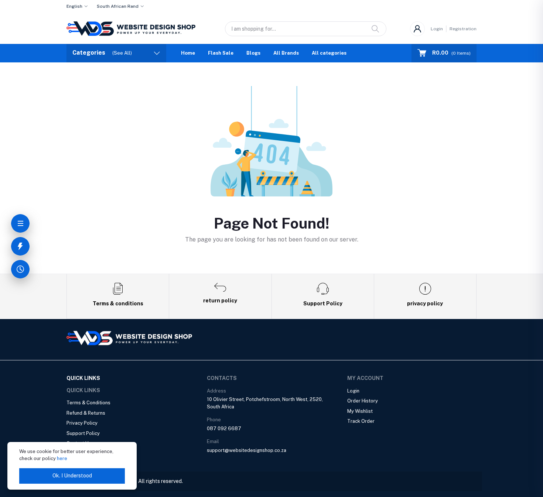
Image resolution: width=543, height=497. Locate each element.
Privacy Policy (82, 423)
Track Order (361, 421)
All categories (329, 53)
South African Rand (118, 6)
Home (188, 53)
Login (437, 28)
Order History (362, 401)
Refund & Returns (85, 413)
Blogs (253, 53)
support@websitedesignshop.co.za (246, 450)
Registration (463, 28)
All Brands (286, 53)
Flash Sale (220, 53)
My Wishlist (360, 411)
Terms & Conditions (88, 402)
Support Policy (83, 433)
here (62, 458)
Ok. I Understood (72, 476)
